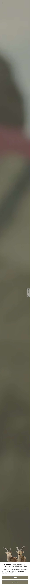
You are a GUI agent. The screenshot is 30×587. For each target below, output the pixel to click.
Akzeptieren (15, 577)
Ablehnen (14, 582)
